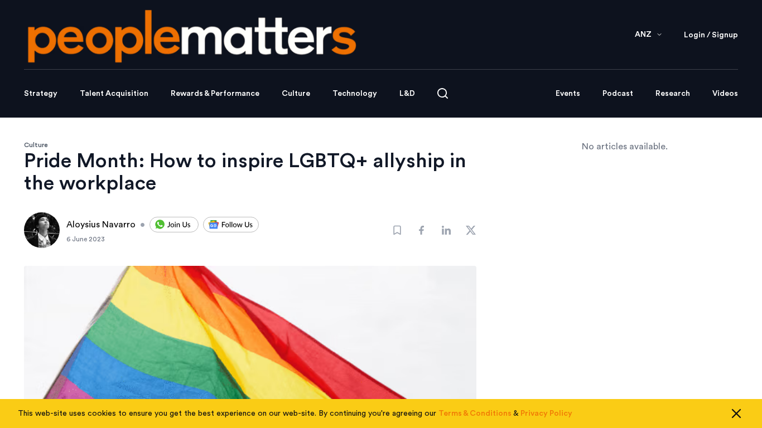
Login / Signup (711, 35)
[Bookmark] (397, 230)
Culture (296, 94)
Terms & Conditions (475, 413)
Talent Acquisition (114, 94)
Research (672, 94)
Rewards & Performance (215, 94)
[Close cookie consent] (736, 413)
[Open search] (442, 93)
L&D (407, 94)
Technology (354, 94)
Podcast (617, 94)
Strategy (40, 94)
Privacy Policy (546, 413)
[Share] (421, 230)
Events (568, 94)
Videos (725, 94)
